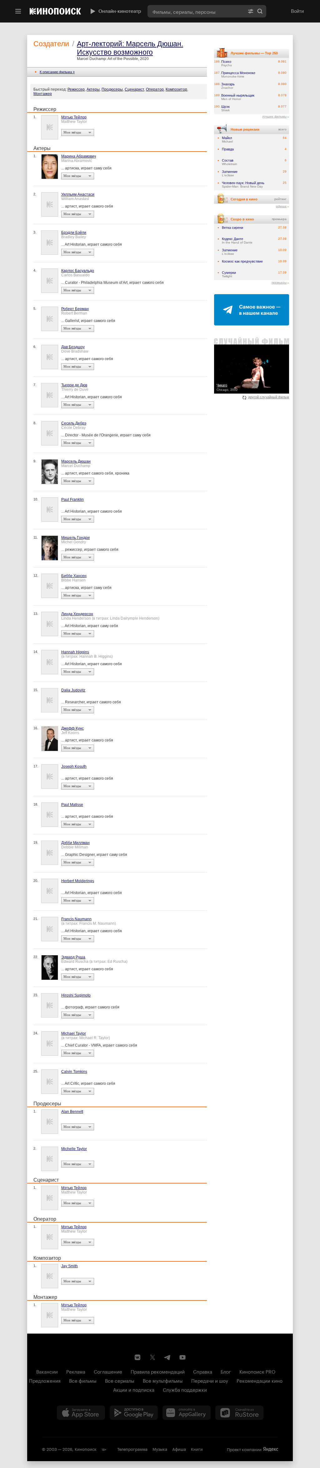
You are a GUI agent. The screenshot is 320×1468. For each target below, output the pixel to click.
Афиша (179, 1448)
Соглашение (108, 1371)
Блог (226, 1371)
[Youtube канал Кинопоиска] (182, 1357)
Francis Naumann (76, 919)
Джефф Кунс (72, 728)
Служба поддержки (185, 1389)
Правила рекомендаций (158, 1371)
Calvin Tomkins (74, 1071)
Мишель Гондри (75, 537)
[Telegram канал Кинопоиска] (167, 1357)
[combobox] (196, 11)
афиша (281, 206)
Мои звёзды (72, 132)
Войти (297, 11)
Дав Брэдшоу (73, 347)
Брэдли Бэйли (73, 232)
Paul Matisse (72, 804)
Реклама (75, 1371)
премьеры (279, 282)
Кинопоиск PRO (257, 1371)
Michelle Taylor (74, 1149)
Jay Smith (69, 1266)
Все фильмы (83, 1380)
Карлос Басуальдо (77, 271)
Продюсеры (112, 89)
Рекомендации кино (259, 1380)
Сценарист (134, 89)
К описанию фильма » (57, 72)
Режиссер (76, 89)
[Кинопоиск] (55, 11)
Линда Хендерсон (77, 614)
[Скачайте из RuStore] (239, 1412)
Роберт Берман (75, 309)
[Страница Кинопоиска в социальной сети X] (152, 1357)
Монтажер (42, 94)
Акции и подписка (133, 1389)
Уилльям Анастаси (77, 194)
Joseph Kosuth (74, 766)
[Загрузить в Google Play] (134, 1412)
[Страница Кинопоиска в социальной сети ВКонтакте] (137, 1357)
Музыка (159, 1448)
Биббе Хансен (74, 576)
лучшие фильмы (274, 116)
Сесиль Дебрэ (73, 423)
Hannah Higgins (75, 652)
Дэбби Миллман (75, 843)
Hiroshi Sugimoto (76, 995)
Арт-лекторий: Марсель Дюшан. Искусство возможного (130, 48)
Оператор (155, 89)
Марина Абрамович (78, 156)
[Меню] (18, 11)
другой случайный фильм (268, 397)
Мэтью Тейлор (74, 117)
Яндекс (270, 1449)
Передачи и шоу (209, 1380)
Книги (197, 1448)
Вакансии (47, 1371)
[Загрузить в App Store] (81, 1412)
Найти (260, 11)
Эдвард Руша (73, 957)
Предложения (45, 1380)
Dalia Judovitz (73, 690)
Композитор (176, 89)
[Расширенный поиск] (250, 11)
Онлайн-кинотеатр (119, 11)
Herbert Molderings (77, 881)
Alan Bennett (72, 1111)
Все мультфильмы (163, 1380)
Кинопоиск (86, 1448)
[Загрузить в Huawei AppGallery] (186, 1412)
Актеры (93, 89)
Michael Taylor (73, 1033)
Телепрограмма (132, 1448)
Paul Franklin (72, 499)
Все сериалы (119, 1380)
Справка (202, 1371)
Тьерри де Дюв (74, 385)
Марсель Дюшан (76, 461)
